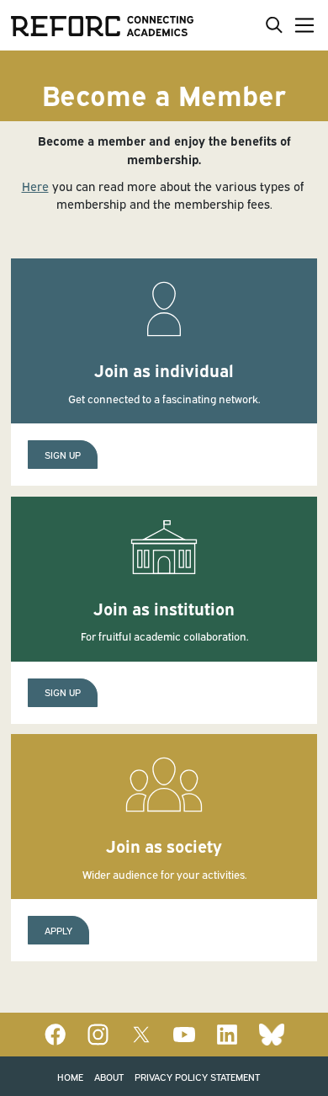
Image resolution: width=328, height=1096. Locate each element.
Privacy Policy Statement (197, 1076)
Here (35, 186)
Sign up (63, 454)
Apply (58, 929)
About (109, 1076)
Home (70, 1076)
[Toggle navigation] (301, 25)
